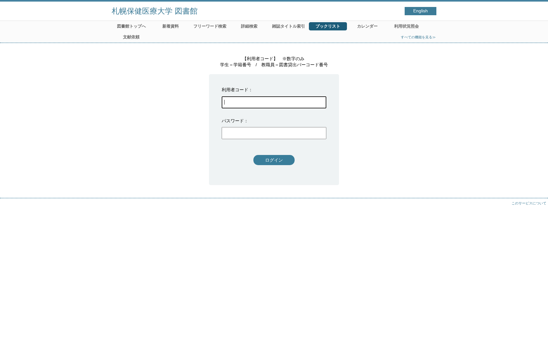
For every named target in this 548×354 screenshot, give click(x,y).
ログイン (274, 160)
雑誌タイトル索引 (288, 26)
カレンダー (367, 26)
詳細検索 (249, 26)
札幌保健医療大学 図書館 (155, 11)
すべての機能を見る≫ (418, 37)
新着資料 (170, 26)
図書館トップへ (131, 26)
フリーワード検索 (209, 26)
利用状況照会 (406, 26)
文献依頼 (131, 37)
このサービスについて (529, 203)
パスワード (233, 120)
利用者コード (235, 89)
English (420, 11)
